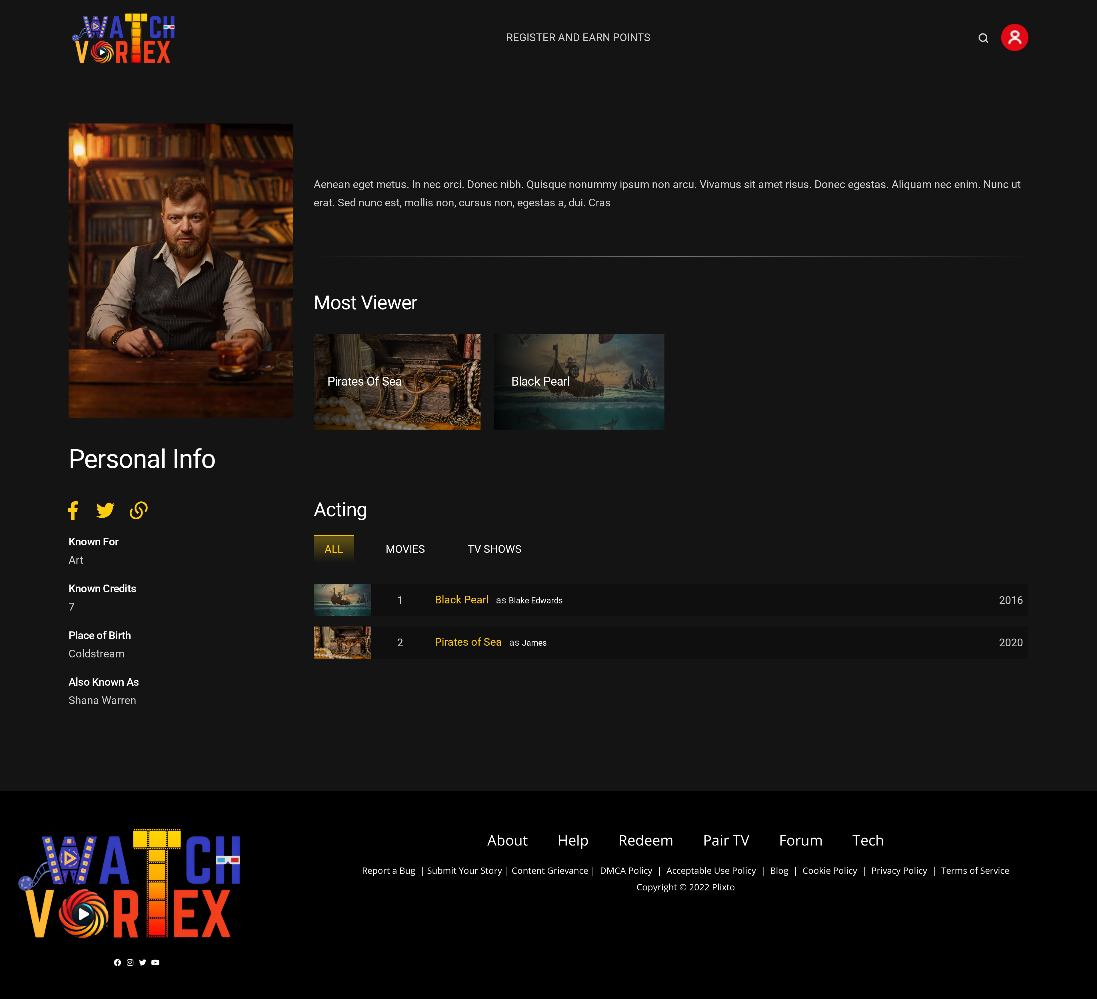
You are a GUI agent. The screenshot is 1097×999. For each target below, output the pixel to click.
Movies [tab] (405, 549)
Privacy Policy (899, 870)
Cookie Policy (830, 870)
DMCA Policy (626, 870)
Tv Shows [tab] (495, 549)
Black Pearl (540, 381)
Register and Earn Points (578, 37)
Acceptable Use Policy (709, 870)
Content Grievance (550, 870)
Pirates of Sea (364, 381)
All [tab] (334, 549)
